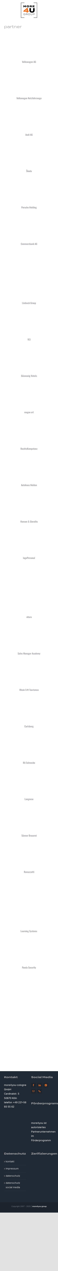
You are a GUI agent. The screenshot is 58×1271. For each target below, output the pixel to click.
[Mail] (33, 1091)
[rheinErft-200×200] (29, 662)
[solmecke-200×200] (29, 734)
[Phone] (39, 1091)
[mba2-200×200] (29, 625)
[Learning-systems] (29, 880)
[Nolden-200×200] (29, 457)
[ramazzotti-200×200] (29, 844)
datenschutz (13, 1175)
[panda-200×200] (29, 939)
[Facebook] (33, 1085)
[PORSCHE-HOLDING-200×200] (29, 179)
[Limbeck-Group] (29, 252)
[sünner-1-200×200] (29, 807)
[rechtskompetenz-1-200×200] (29, 420)
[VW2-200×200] (29, 34)
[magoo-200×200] (29, 384)
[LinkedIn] (39, 1085)
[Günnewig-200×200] (29, 348)
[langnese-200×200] (29, 771)
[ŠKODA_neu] (29, 143)
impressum (12, 1168)
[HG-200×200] (29, 493)
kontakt (10, 1161)
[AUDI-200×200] (29, 106)
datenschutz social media (13, 1185)
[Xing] (46, 1085)
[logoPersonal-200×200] (29, 530)
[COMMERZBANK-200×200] (29, 216)
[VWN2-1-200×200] (29, 70)
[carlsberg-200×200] (29, 698)
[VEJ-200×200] (29, 311)
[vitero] (29, 566)
